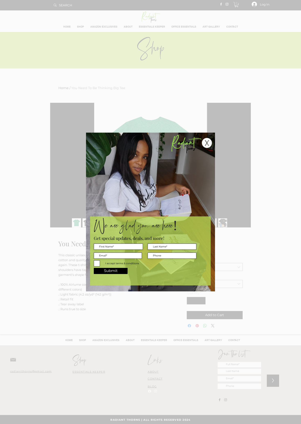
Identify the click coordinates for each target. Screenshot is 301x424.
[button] (207, 143)
